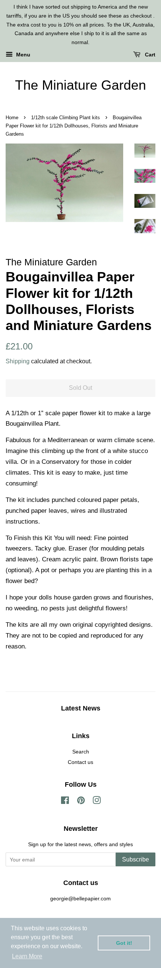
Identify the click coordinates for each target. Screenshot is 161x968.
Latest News (80, 708)
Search (80, 752)
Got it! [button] (124, 943)
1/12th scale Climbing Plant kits (65, 117)
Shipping (18, 361)
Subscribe (135, 859)
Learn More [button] (27, 956)
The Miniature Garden (80, 85)
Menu (22, 55)
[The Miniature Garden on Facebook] (65, 802)
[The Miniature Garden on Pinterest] (81, 802)
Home (12, 117)
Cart (149, 55)
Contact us (80, 762)
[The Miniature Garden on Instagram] (96, 802)
